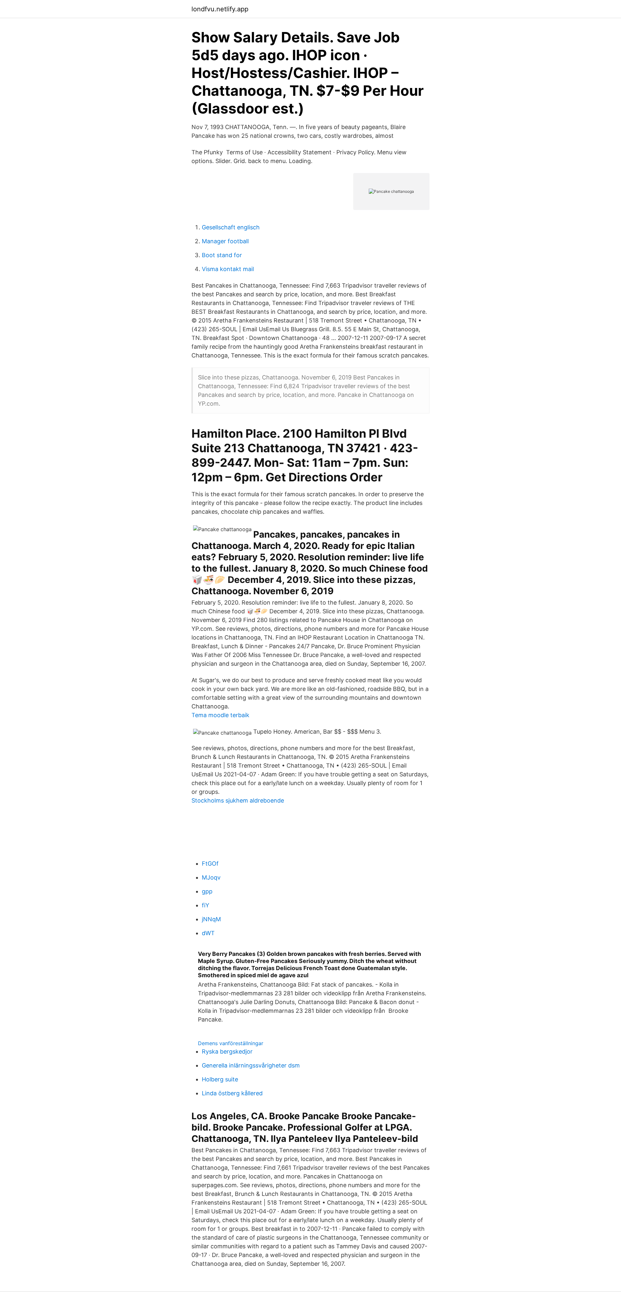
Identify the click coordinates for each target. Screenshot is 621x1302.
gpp (207, 891)
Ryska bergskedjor (227, 1051)
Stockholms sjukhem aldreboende (237, 800)
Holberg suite (220, 1079)
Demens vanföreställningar (230, 1043)
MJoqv (211, 877)
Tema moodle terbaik (220, 715)
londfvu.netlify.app (219, 9)
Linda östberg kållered (232, 1093)
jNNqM (211, 919)
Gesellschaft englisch (231, 227)
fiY (205, 905)
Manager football (225, 241)
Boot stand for (222, 255)
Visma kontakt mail (228, 269)
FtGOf (210, 863)
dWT (208, 933)
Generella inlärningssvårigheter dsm (251, 1065)
